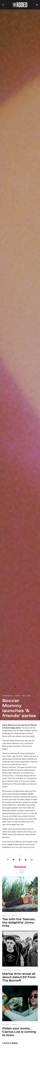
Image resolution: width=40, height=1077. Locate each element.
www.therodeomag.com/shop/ (23, 847)
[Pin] (19, 860)
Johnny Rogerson (7, 696)
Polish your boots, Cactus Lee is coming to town (19, 1032)
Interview (14, 915)
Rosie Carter (6, 915)
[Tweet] (13, 860)
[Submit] (25, 860)
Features (17, 696)
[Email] (32, 860)
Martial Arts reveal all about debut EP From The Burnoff (19, 977)
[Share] (7, 860)
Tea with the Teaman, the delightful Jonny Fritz (19, 922)
